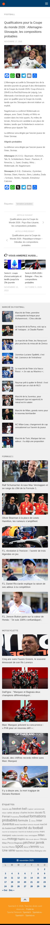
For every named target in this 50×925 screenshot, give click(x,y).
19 (18, 882)
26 (18, 886)
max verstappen (30, 835)
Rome (12, 847)
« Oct (4, 890)
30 (44, 886)
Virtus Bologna (36, 851)
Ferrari (6, 816)
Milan (41, 835)
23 (44, 882)
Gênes (33, 821)
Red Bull (5, 847)
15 (38, 878)
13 (25, 878)
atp (10, 809)
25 (12, 886)
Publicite (30, 909)
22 (38, 882)
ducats (38, 812)
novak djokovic (34, 839)
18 (12, 882)
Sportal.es (30, 915)
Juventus (8, 824)
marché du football (30, 828)
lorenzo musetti (33, 824)
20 (25, 882)
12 (18, 878)
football (9, 14)
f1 (44, 812)
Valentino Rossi (22, 851)
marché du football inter (10, 832)
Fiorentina (15, 817)
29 (38, 886)
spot (19, 846)
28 (31, 886)
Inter (39, 820)
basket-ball (19, 808)
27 (25, 886)
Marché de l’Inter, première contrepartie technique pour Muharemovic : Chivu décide (28, 315)
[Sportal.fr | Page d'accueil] (5, 3)
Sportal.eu (37, 912)
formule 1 (24, 820)
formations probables (24, 204)
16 (44, 878)
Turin (42, 847)
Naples (21, 839)
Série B (26, 847)
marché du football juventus (28, 832)
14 (31, 878)
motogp (12, 838)
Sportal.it (27, 912)
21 (31, 882)
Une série (8, 850)
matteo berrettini (18, 835)
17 (5, 882)
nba (27, 839)
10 (5, 878)
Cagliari (30, 809)
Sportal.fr (19, 915)
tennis (34, 846)
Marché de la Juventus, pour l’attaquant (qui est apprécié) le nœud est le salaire (29, 399)
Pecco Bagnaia (15, 843)
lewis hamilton (21, 824)
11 (12, 878)
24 (5, 886)
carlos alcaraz (13, 812)
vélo (44, 851)
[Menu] (46, 3)
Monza (4, 839)
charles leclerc (27, 812)
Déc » (11, 890)
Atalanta (5, 809)
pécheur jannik (33, 842)
